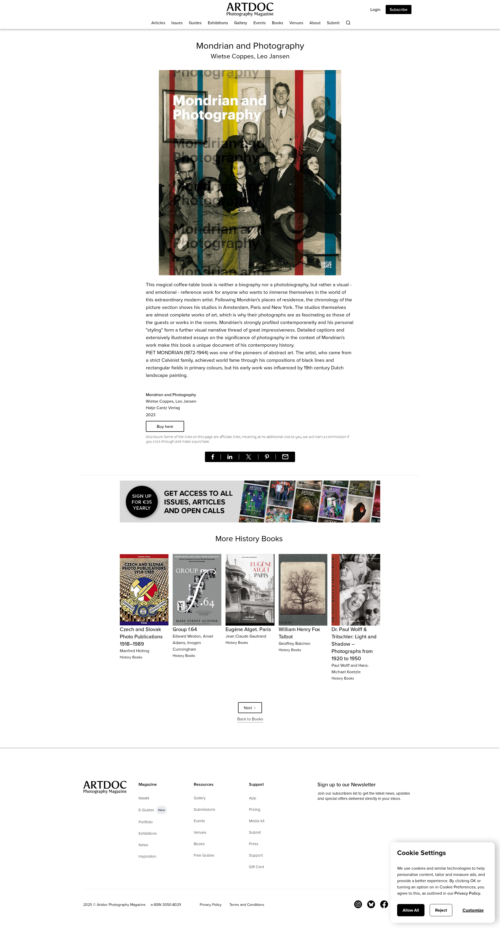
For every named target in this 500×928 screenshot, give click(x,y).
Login (375, 9)
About (315, 23)
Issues (177, 23)
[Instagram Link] (358, 904)
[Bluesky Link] (371, 904)
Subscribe (399, 9)
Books (277, 23)
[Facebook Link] (384, 904)
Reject (441, 910)
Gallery (240, 23)
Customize (473, 910)
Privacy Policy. (467, 893)
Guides (195, 23)
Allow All (411, 910)
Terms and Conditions (246, 904)
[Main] (250, 9)
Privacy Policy (211, 904)
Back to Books (250, 719)
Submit (333, 23)
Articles (158, 23)
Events (259, 23)
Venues (296, 23)
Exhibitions (218, 23)
